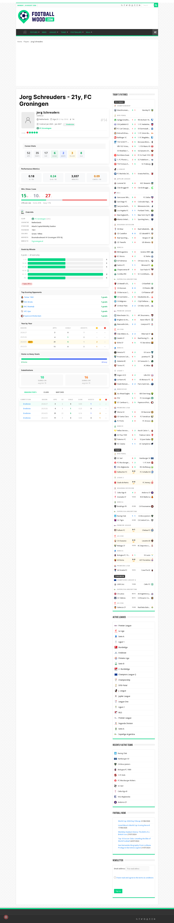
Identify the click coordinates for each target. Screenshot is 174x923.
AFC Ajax (27, 311)
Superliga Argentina (126, 734)
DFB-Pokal (122, 685)
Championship (124, 680)
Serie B (121, 664)
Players (26, 42)
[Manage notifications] (6, 917)
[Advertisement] (87, 66)
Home (19, 42)
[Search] (156, 5)
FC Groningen (45, 128)
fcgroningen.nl (37, 241)
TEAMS (63, 32)
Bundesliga (123, 647)
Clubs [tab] (46, 392)
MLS (120, 712)
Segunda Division (125, 723)
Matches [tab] (60, 392)
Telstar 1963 (29, 297)
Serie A (121, 636)
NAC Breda (28, 302)
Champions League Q (127, 674)
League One (123, 702)
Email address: (120, 869)
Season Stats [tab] (30, 392)
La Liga (121, 631)
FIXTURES (34, 32)
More (88, 32)
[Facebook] (124, 5)
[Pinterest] (129, 5)
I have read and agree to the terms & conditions (134, 878)
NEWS (44, 32)
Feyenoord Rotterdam (32, 316)
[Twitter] (127, 5)
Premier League (124, 626)
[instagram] (137, 5)
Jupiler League (124, 696)
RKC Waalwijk (29, 307)
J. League (122, 691)
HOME (25, 32)
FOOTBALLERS (76, 32)
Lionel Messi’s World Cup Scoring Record (134, 825)
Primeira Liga (123, 658)
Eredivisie (70, 124)
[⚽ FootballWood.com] (36, 16)
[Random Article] (155, 32)
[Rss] (122, 5)
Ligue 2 (121, 707)
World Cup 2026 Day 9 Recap (129, 821)
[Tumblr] (135, 5)
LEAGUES (52, 32)
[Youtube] (132, 5)
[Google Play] (140, 5)
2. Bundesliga (124, 669)
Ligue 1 (121, 642)
